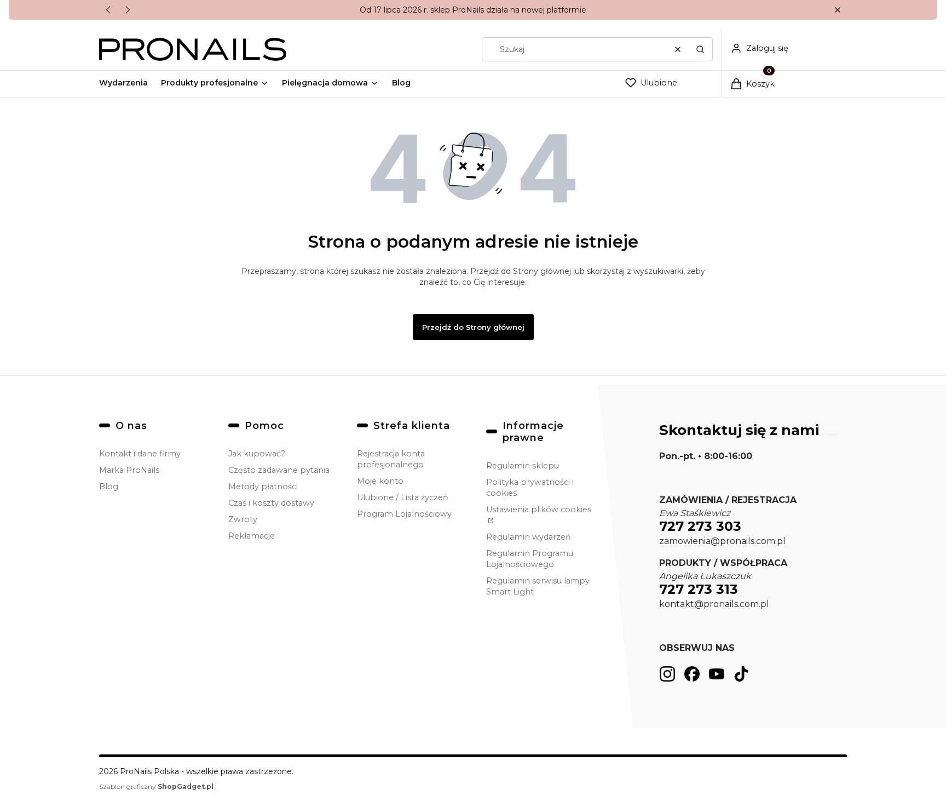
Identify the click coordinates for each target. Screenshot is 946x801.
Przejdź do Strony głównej (473, 327)
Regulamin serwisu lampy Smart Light (538, 586)
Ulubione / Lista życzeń (402, 497)
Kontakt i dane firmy (140, 454)
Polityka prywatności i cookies (530, 487)
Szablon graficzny (156, 786)
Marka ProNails (129, 470)
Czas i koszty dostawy (271, 503)
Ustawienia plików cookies (538, 509)
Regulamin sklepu (522, 466)
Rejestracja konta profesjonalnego (391, 459)
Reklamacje (251, 536)
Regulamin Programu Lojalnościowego (529, 558)
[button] (837, 10)
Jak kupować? (256, 454)
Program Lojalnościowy (404, 514)
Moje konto (380, 481)
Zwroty (242, 519)
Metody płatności (263, 486)
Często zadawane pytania (279, 470)
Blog (108, 486)
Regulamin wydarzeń (528, 537)
